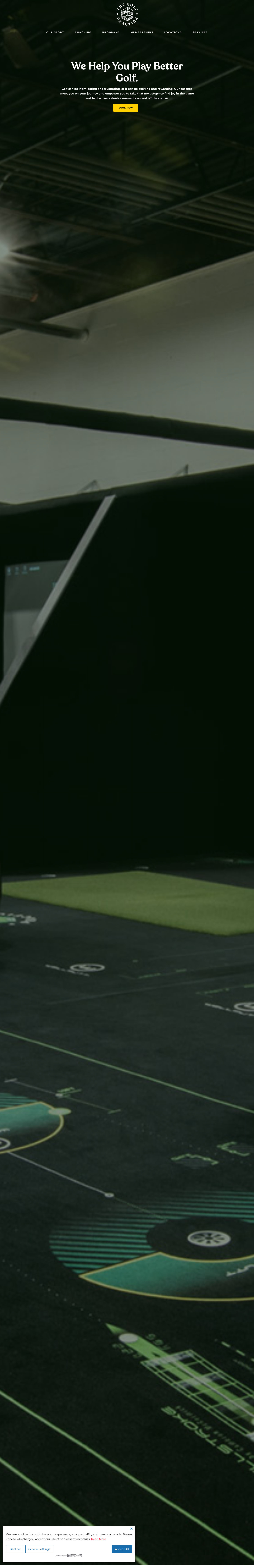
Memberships (142, 32)
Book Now (126, 107)
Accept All (122, 1549)
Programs (111, 32)
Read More (98, 1539)
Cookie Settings (39, 1549)
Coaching (83, 32)
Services (200, 32)
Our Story (55, 32)
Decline (15, 1549)
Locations (173, 32)
